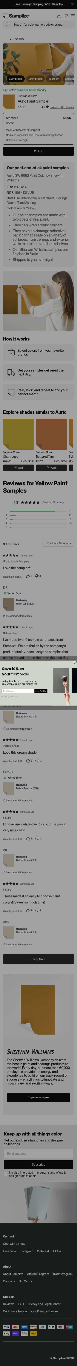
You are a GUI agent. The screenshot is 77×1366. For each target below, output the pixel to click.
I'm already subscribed (9, 696)
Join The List (41, 691)
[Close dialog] (75, 662)
